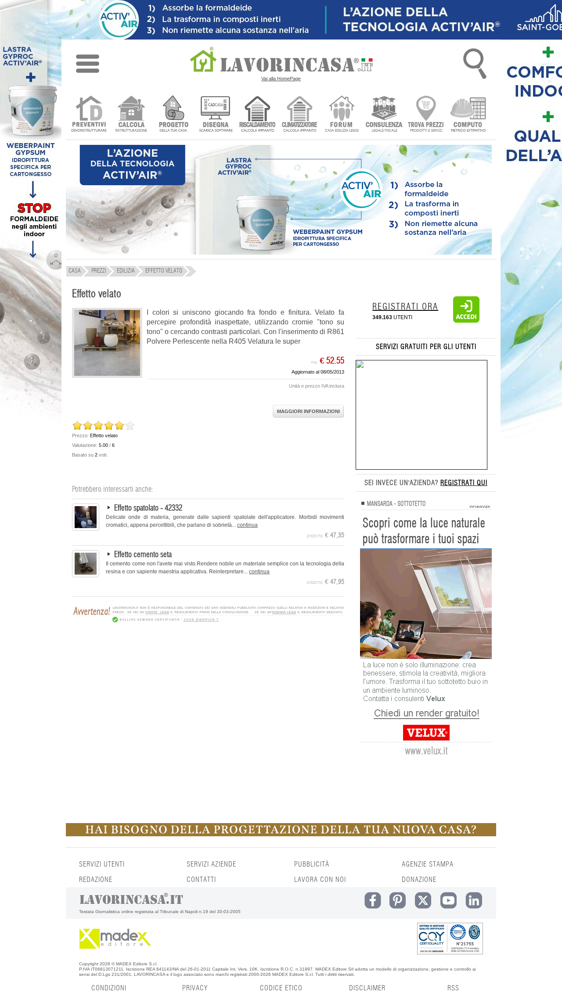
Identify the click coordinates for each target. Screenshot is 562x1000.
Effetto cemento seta (143, 555)
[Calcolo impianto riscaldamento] (257, 114)
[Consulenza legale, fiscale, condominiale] (384, 114)
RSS (453, 988)
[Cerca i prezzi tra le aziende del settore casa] (426, 114)
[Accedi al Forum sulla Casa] (342, 114)
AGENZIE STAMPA (428, 864)
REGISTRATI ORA (405, 306)
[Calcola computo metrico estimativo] (468, 114)
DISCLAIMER (367, 988)
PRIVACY (195, 988)
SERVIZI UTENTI (102, 864)
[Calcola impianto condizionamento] (300, 114)
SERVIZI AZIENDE (211, 864)
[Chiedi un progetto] (173, 114)
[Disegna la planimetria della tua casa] (215, 114)
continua (247, 525)
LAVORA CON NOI (320, 879)
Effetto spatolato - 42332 (148, 508)
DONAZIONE (419, 879)
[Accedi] (466, 321)
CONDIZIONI (108, 988)
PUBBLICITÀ (311, 864)
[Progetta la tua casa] (281, 834)
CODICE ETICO (281, 988)
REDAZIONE (95, 879)
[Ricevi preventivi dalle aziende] (89, 114)
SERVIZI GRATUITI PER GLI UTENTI (426, 346)
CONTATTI (201, 879)
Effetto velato (96, 294)
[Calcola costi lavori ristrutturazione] (131, 114)
